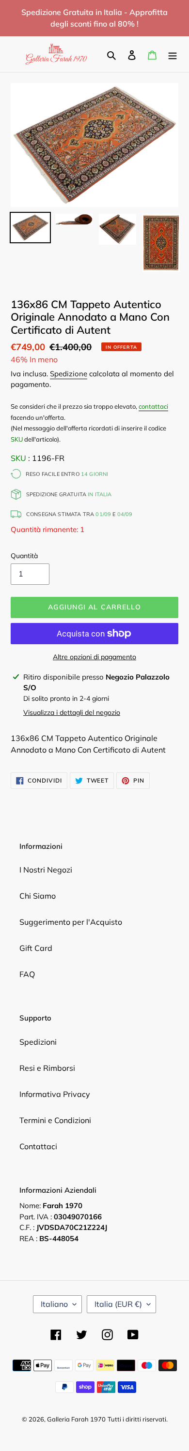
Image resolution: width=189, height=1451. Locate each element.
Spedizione (68, 373)
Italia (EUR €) (118, 1304)
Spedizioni (38, 1042)
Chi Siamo (37, 896)
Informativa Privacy (54, 1094)
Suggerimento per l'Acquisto (70, 922)
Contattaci (38, 1146)
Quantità (24, 555)
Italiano (54, 1304)
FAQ (27, 974)
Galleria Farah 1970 (76, 1419)
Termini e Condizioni (55, 1120)
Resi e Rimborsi (47, 1068)
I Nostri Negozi (45, 869)
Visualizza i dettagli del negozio (71, 712)
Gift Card (35, 948)
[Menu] (172, 54)
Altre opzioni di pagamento (94, 656)
